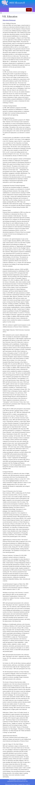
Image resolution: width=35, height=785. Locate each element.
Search (28, 9)
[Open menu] (1, 13)
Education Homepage (9, 20)
